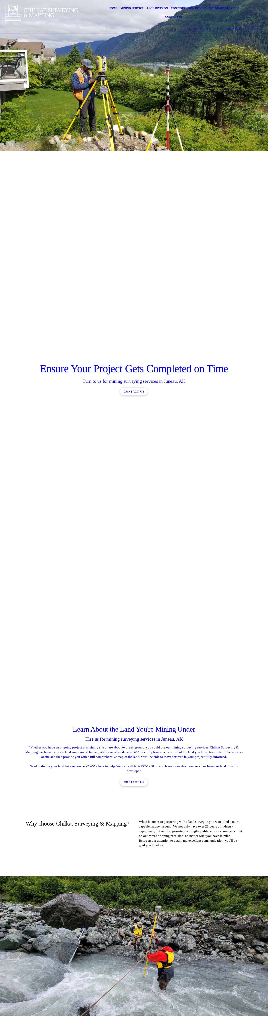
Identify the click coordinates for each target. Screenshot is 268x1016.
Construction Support (188, 8)
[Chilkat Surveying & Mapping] (41, 12)
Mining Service (132, 8)
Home (113, 8)
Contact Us (174, 16)
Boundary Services (224, 8)
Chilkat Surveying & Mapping (241, 29)
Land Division (157, 8)
